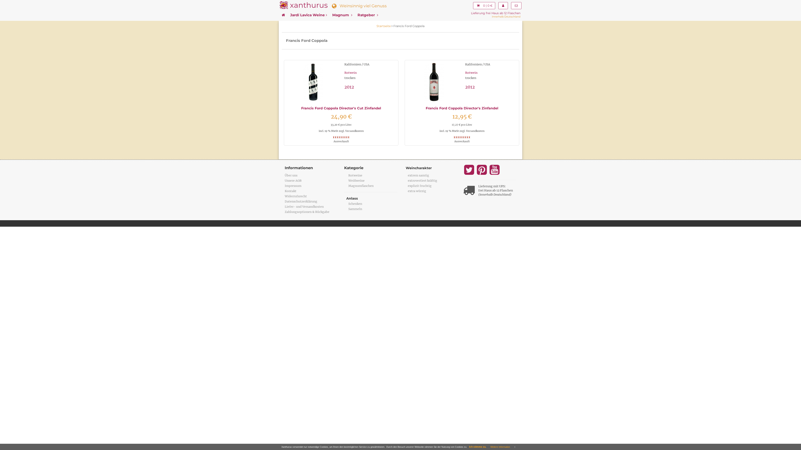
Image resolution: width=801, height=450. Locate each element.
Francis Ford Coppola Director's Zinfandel (462, 108)
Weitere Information (500, 447)
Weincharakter (419, 168)
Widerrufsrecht (296, 196)
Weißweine (356, 180)
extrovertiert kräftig (422, 180)
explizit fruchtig (420, 186)
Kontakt (290, 191)
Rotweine (355, 175)
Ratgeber (367, 15)
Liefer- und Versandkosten (304, 207)
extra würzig (417, 191)
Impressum (293, 186)
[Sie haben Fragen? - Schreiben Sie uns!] (516, 5)
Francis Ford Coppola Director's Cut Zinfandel (341, 108)
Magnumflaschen (361, 186)
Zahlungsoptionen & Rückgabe (307, 212)
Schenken (355, 204)
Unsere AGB (293, 180)
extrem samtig (418, 175)
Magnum (341, 15)
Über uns (291, 175)
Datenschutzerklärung (301, 201)
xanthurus (309, 5)
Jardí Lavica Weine (307, 15)
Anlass (352, 198)
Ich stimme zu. (477, 446)
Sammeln (355, 209)
